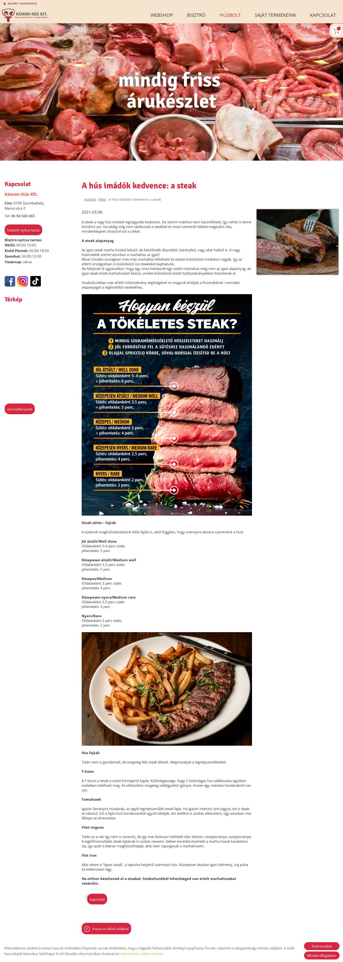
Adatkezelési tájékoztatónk (142, 953)
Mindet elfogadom (321, 955)
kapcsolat (97, 899)
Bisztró (196, 15)
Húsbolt (230, 15)
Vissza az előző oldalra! (110, 928)
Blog (102, 199)
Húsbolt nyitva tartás (23, 230)
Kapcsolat (323, 15)
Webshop (161, 15)
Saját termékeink (275, 15)
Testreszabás (322, 946)
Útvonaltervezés (19, 409)
